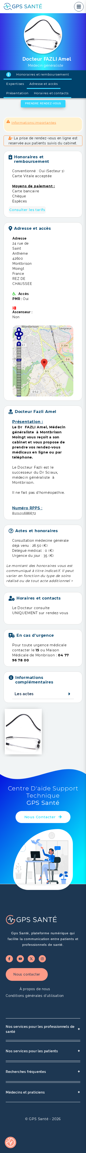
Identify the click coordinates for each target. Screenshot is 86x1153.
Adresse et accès (43, 84)
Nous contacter (26, 974)
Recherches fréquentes (43, 1071)
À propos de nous (35, 989)
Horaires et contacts (51, 93)
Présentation (17, 93)
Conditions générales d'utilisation (35, 996)
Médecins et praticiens (43, 1092)
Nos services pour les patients (43, 1050)
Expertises (15, 84)
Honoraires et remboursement (42, 74)
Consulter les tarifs (27, 210)
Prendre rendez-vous (43, 103)
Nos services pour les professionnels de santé (43, 1029)
